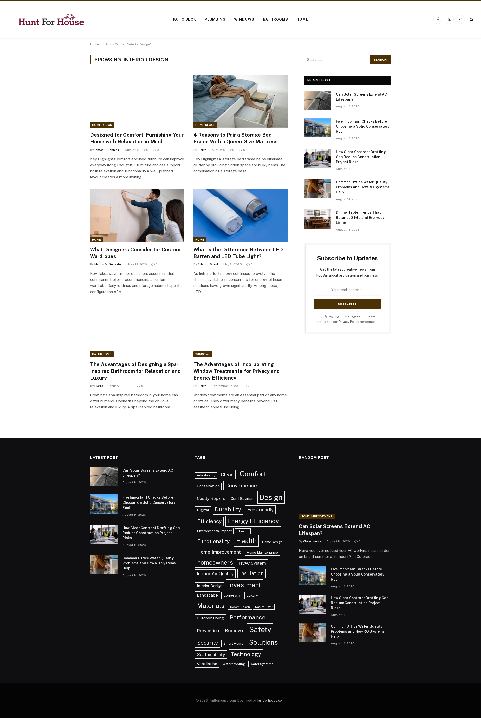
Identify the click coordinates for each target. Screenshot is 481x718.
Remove (234, 630)
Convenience (241, 485)
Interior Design (209, 586)
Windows (244, 19)
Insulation (251, 573)
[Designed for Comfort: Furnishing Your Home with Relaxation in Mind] (137, 101)
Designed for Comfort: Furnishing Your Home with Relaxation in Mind (137, 138)
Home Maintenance (262, 552)
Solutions (263, 642)
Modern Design (240, 606)
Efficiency (209, 521)
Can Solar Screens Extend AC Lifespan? (361, 96)
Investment (244, 585)
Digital (203, 510)
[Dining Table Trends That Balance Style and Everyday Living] (317, 219)
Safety (260, 629)
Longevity (232, 595)
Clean (227, 474)
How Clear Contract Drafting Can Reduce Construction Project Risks (361, 157)
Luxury (252, 595)
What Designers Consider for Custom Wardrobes (135, 253)
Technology (246, 654)
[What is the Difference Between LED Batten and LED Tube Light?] (240, 215)
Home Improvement (219, 552)
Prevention (208, 630)
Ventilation (207, 663)
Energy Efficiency (253, 521)
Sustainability (211, 654)
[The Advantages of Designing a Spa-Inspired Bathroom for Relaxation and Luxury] (137, 330)
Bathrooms (275, 19)
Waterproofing (234, 664)
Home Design (272, 542)
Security (207, 643)
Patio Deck (184, 19)
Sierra (202, 150)
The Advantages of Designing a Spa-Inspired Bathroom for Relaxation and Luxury (135, 371)
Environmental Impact (214, 531)
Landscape (207, 595)
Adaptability (206, 475)
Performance (247, 617)
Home (302, 19)
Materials (210, 605)
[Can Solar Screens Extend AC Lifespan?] (317, 100)
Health (246, 541)
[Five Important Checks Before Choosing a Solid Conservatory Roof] (317, 127)
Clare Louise (312, 541)
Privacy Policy (349, 322)
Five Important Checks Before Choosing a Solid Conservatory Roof (362, 126)
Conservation (208, 486)
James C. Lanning (106, 150)
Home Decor (102, 124)
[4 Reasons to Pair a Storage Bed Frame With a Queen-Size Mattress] (240, 101)
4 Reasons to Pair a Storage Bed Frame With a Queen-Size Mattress (235, 138)
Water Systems (261, 664)
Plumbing (215, 19)
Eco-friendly (260, 509)
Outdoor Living (210, 618)
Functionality (213, 541)
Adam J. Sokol (208, 264)
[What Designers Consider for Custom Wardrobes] (137, 215)
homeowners (215, 562)
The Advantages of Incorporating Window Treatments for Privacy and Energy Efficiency (236, 371)
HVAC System (252, 563)
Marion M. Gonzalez (108, 264)
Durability (228, 509)
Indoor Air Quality (215, 573)
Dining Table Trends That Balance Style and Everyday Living (360, 217)
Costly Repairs (211, 498)
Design (271, 497)
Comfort (253, 474)
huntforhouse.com (271, 700)
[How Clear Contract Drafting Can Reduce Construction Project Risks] (317, 158)
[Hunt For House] (51, 19)
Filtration (243, 531)
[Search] (471, 19)
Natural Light (264, 606)
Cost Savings (242, 498)
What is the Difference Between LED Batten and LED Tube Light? (238, 253)
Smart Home (233, 643)
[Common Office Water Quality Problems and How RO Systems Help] (317, 188)
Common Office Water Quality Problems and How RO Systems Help (363, 187)
